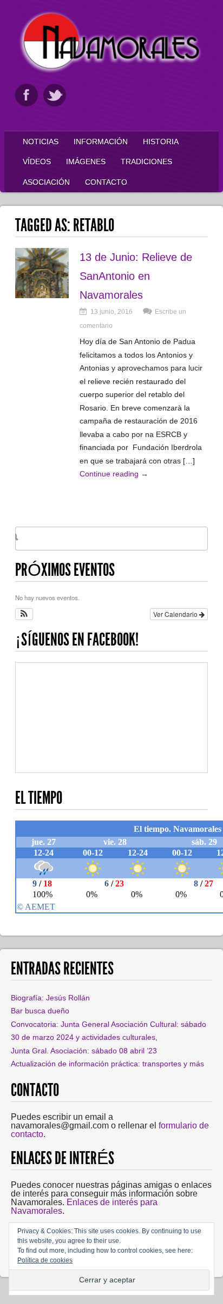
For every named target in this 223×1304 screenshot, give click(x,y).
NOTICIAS (40, 141)
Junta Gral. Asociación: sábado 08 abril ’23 (84, 1050)
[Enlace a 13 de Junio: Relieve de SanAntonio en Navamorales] (42, 295)
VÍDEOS (37, 161)
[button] (24, 614)
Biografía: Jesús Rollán (50, 997)
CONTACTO (106, 182)
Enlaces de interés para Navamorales (84, 1206)
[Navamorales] (111, 71)
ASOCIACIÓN (46, 182)
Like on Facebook (26, 95)
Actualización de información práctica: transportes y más (107, 1063)
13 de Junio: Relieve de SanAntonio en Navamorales (136, 276)
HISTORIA (161, 141)
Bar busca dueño (40, 1010)
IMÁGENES (86, 161)
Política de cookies (45, 1260)
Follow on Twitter (54, 95)
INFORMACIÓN (101, 141)
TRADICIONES (146, 161)
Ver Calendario (176, 614)
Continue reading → (114, 473)
